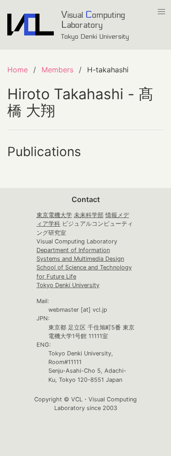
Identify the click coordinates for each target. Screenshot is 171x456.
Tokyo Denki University (67, 285)
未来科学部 (89, 215)
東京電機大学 (54, 215)
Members (57, 69)
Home (17, 69)
